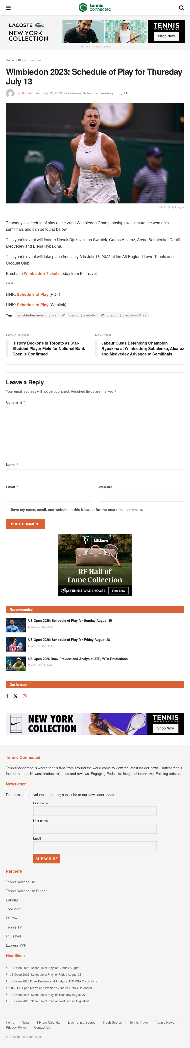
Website (105, 486)
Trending (106, 93)
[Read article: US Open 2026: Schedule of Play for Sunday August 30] (16, 625)
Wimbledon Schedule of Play (123, 315)
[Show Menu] (8, 7)
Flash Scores (112, 1022)
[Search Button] (181, 7)
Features (36, 60)
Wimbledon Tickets (42, 273)
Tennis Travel (138, 1022)
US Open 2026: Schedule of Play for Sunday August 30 (70, 620)
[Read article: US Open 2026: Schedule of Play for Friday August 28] (16, 644)
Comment (15, 402)
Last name (40, 820)
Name (12, 464)
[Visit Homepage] (95, 7)
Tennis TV (14, 927)
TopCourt (13, 908)
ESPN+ (11, 917)
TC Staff (27, 93)
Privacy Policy (16, 1027)
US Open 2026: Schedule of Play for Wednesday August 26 (49, 1001)
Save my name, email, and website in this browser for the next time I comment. (77, 509)
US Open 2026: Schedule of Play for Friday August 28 (69, 639)
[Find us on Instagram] (24, 696)
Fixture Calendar (49, 1022)
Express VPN (16, 945)
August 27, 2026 (41, 646)
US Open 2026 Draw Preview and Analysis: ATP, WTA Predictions (78, 658)
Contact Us (42, 1027)
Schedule (90, 93)
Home (10, 60)
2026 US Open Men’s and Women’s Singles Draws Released (50, 988)
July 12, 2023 (52, 93)
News (26, 1022)
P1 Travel (13, 935)
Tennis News (165, 1022)
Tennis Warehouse (20, 881)
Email (12, 486)
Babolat (12, 899)
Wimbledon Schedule (78, 315)
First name (40, 803)
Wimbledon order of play (37, 315)
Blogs (22, 60)
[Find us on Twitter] (15, 696)
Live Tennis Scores (81, 1022)
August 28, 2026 (41, 626)
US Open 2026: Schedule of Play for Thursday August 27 (47, 994)
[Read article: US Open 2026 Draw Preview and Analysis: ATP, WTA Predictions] (16, 664)
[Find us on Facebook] (7, 696)
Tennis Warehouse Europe (27, 890)
